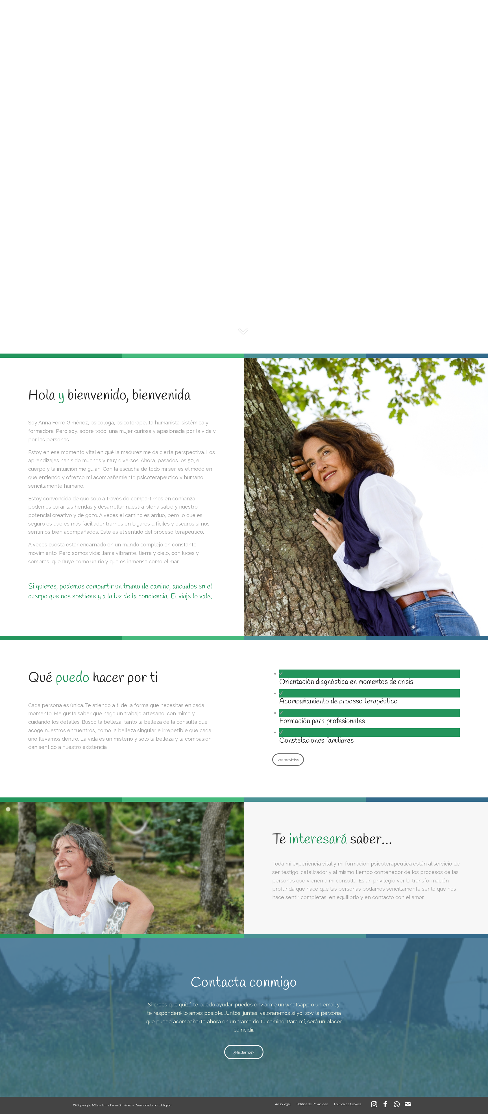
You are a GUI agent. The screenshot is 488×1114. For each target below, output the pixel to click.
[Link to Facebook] (385, 1105)
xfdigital (165, 1105)
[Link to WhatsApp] (396, 1105)
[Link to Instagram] (374, 1105)
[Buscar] (409, 12)
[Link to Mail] (408, 1105)
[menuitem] (268, 12)
